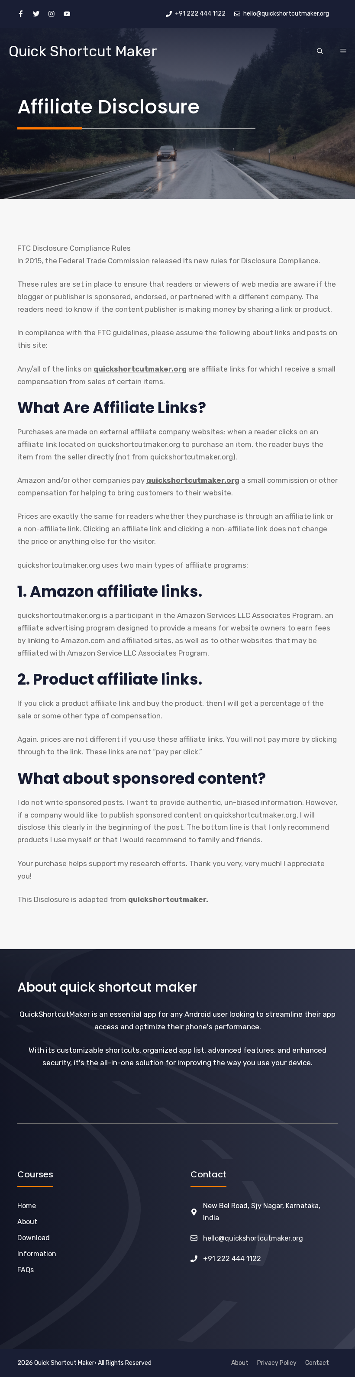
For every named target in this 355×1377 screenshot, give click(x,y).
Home (26, 1206)
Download (33, 1238)
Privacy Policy (277, 1363)
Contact (317, 1363)
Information (36, 1254)
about (27, 1222)
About (239, 1363)
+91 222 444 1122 (232, 1258)
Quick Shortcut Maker (83, 51)
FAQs (25, 1270)
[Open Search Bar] (320, 52)
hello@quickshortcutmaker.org (253, 1238)
